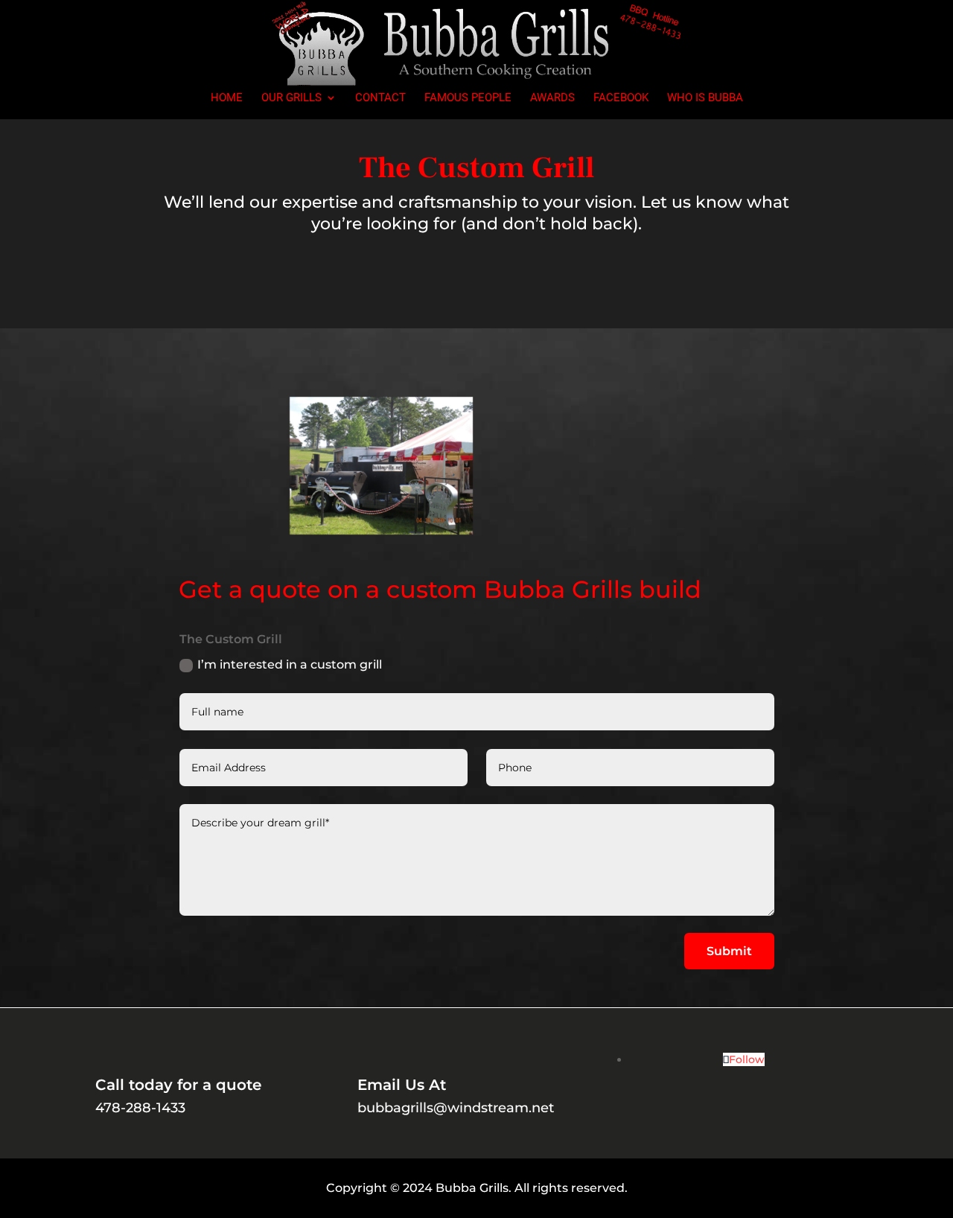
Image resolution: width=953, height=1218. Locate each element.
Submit (729, 951)
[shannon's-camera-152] (381, 531)
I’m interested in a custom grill (289, 664)
